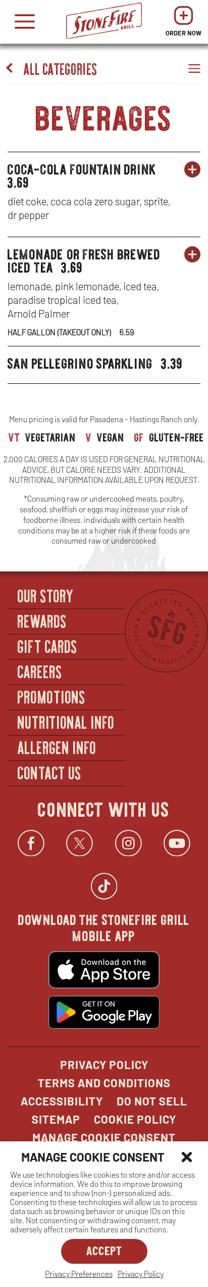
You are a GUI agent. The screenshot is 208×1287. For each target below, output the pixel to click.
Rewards (42, 620)
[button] (186, 1157)
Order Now (183, 24)
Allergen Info (57, 747)
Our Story (46, 595)
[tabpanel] (104, 240)
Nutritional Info (66, 722)
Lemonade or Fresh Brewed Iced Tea (84, 257)
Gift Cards (48, 646)
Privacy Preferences (79, 1273)
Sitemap (56, 1119)
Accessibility (62, 1100)
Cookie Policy (135, 1119)
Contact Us (50, 772)
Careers (40, 671)
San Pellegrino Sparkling (80, 360)
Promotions (52, 696)
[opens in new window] (104, 971)
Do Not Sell (152, 1100)
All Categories (61, 67)
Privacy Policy (141, 1273)
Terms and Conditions (104, 1082)
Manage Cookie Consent (104, 1137)
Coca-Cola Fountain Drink (82, 166)
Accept (104, 1250)
